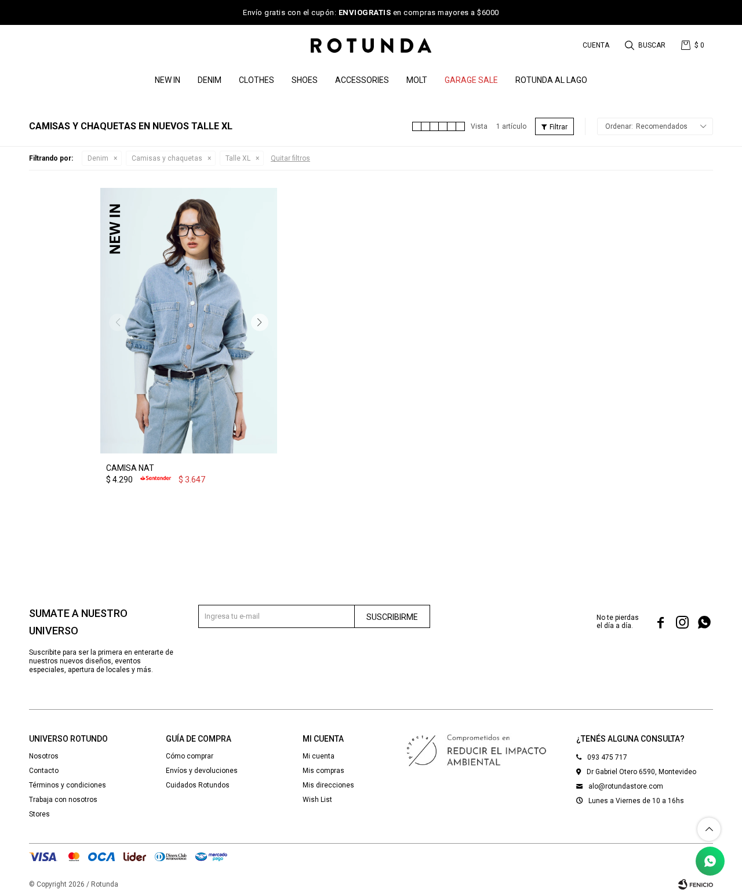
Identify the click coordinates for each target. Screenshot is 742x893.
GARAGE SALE (471, 80)
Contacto (44, 771)
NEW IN (167, 80)
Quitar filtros (290, 158)
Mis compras (323, 771)
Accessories (362, 80)
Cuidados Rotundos (198, 785)
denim (209, 80)
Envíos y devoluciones (202, 771)
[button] (646, 45)
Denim (98, 158)
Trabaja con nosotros (63, 800)
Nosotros (44, 756)
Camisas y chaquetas (167, 158)
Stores (39, 814)
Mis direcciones (328, 785)
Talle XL (237, 158)
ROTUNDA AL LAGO (551, 80)
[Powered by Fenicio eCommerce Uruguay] (695, 884)
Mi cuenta (318, 756)
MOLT (416, 80)
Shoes (305, 80)
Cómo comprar (189, 756)
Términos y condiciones (67, 785)
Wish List (317, 800)
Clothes (256, 80)
